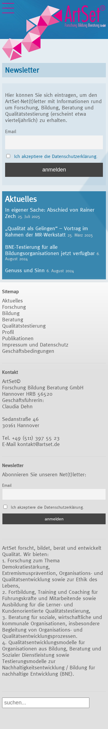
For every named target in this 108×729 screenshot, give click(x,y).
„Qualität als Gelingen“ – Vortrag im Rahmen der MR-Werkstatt (46, 231)
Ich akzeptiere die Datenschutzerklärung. (56, 156)
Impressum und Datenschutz (35, 344)
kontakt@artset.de (38, 444)
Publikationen (18, 338)
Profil (8, 332)
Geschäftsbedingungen (28, 351)
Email (10, 131)
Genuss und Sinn (25, 270)
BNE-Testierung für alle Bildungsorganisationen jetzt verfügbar (50, 250)
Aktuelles (12, 300)
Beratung (12, 319)
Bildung (11, 313)
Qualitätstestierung (24, 326)
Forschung (14, 307)
